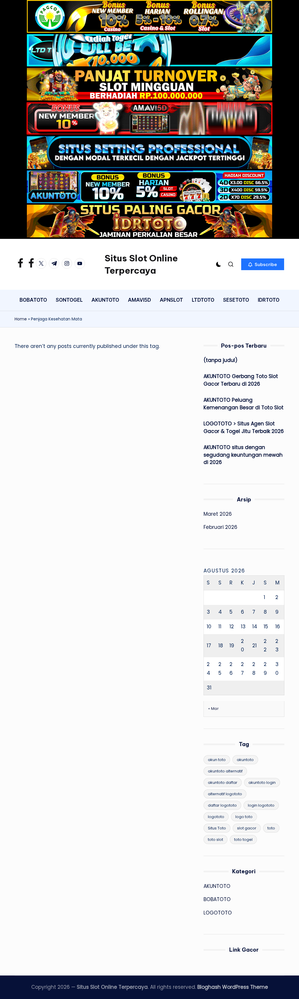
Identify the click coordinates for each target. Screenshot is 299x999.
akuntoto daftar (222, 782)
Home (21, 319)
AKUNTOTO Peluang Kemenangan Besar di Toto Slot (244, 403)
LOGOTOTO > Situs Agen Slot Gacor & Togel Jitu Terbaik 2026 (244, 427)
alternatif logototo (225, 794)
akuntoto (245, 759)
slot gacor (246, 828)
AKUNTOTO (217, 886)
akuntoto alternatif (225, 771)
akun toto (217, 759)
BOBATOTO (217, 899)
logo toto (244, 816)
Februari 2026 (220, 527)
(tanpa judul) (220, 360)
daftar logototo (222, 805)
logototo (216, 816)
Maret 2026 (218, 513)
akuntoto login (262, 782)
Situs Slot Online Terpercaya (141, 264)
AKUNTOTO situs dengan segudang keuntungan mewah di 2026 (243, 455)
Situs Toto (217, 828)
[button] (262, 264)
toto (271, 828)
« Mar (213, 708)
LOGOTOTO (218, 912)
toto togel (243, 839)
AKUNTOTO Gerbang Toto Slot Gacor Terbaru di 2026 (241, 380)
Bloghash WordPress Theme (232, 987)
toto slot (215, 839)
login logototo (261, 805)
